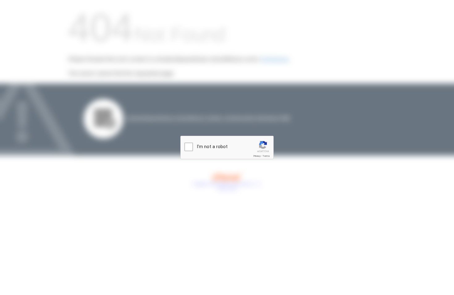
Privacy (257, 156)
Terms (266, 156)
